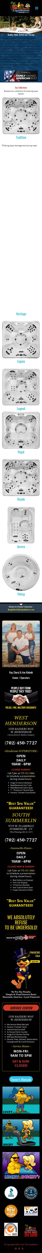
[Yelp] (23, 1249)
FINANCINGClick (35, 954)
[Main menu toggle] (37, 8)
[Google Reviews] (16, 1249)
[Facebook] (19, 1249)
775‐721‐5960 (27, 773)
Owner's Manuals (21, 1079)
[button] (18, 31)
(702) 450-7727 (21, 743)
